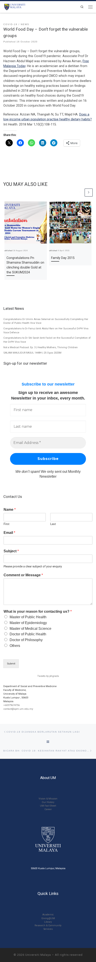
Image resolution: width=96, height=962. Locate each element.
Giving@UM (48, 918)
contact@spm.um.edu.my (18, 708)
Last (53, 524)
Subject (11, 551)
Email (9, 533)
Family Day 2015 (63, 258)
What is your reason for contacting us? (38, 611)
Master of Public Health (28, 617)
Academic (48, 914)
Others (15, 646)
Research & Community (48, 925)
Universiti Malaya (38, 954)
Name (10, 509)
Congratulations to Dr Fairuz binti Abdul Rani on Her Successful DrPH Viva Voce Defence (45, 330)
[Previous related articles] (80, 193)
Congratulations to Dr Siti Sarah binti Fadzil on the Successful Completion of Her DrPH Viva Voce (47, 339)
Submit (11, 663)
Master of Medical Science (30, 628)
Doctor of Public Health (28, 634)
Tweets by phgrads (48, 676)
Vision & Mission (48, 798)
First (6, 524)
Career (48, 809)
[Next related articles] (89, 193)
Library (48, 921)
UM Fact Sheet (48, 805)
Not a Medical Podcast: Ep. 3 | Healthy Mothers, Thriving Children (40, 347)
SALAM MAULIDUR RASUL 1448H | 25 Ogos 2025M (32, 352)
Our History (48, 802)
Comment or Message (23, 575)
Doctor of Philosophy (26, 640)
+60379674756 (11, 705)
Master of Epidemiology (28, 623)
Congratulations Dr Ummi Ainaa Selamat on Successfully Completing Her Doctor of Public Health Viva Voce (45, 321)
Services (48, 929)
